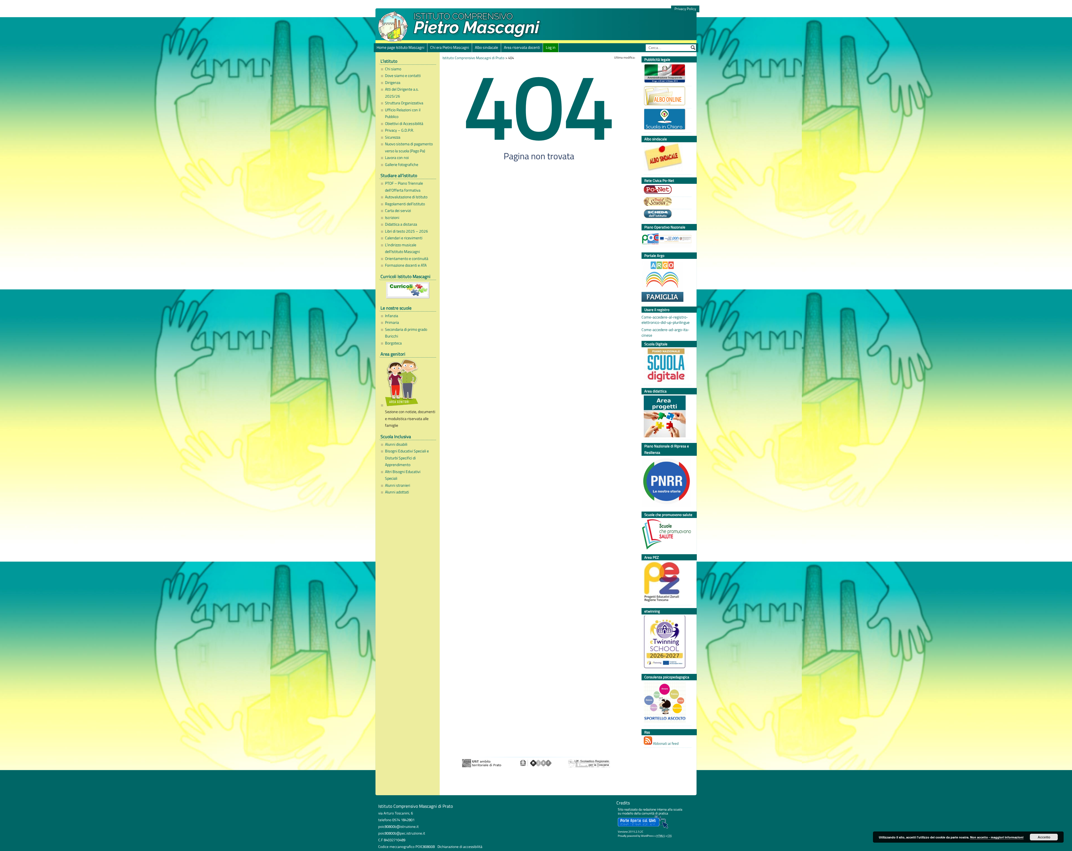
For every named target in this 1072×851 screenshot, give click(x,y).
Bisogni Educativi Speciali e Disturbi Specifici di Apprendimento (407, 458)
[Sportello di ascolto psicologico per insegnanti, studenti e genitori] (666, 703)
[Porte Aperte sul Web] (643, 827)
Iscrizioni (392, 217)
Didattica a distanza (401, 224)
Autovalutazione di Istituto (406, 197)
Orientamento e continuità (406, 258)
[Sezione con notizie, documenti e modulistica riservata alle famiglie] (409, 383)
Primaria (392, 322)
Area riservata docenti (522, 47)
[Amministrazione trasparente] (666, 74)
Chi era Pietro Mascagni (449, 47)
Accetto (1044, 837)
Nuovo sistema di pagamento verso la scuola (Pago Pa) (409, 147)
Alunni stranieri (397, 485)
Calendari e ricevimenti (403, 238)
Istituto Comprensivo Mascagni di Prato (473, 58)
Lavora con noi (397, 158)
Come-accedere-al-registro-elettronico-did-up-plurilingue (666, 320)
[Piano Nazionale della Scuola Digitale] (666, 366)
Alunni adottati (397, 492)
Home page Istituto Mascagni (400, 47)
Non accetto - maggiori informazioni (996, 837)
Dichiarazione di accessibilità (459, 846)
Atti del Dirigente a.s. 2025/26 (402, 92)
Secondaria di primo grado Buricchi (406, 332)
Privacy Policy (685, 8)
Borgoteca (393, 343)
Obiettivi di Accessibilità (404, 123)
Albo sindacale (486, 47)
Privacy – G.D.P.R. (399, 130)
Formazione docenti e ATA (406, 265)
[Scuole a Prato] (666, 202)
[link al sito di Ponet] (666, 190)
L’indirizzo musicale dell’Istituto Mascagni (402, 248)
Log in (551, 47)
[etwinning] (666, 643)
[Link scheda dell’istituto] (666, 214)
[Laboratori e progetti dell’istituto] (666, 417)
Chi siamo (393, 69)
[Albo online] (666, 96)
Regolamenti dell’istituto (405, 204)
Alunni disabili (396, 444)
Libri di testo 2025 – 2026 (406, 231)
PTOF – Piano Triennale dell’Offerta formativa (404, 186)
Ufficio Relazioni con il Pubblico (402, 113)
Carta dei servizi (398, 211)
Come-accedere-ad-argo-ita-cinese (665, 332)
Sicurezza (392, 137)
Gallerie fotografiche (401, 164)
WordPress (647, 836)
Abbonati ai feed (665, 743)
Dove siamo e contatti (403, 76)
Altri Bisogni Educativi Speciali (402, 475)
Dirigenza (392, 82)
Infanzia (391, 316)
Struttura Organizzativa (404, 103)
